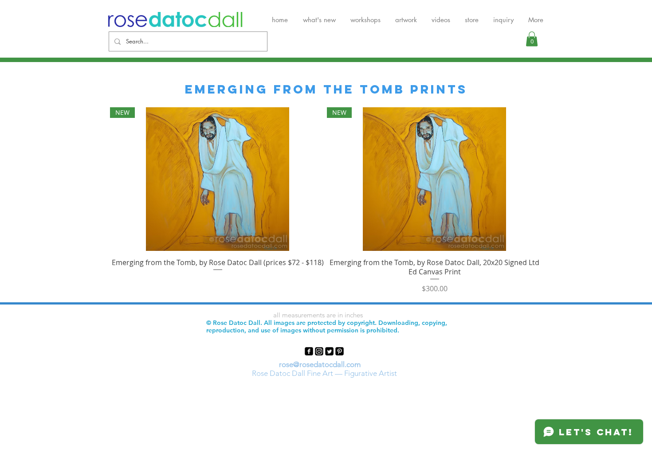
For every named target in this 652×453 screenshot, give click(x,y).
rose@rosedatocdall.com (320, 364)
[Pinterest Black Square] (339, 351)
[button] (532, 38)
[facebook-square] (309, 351)
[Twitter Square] (329, 351)
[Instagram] (319, 351)
